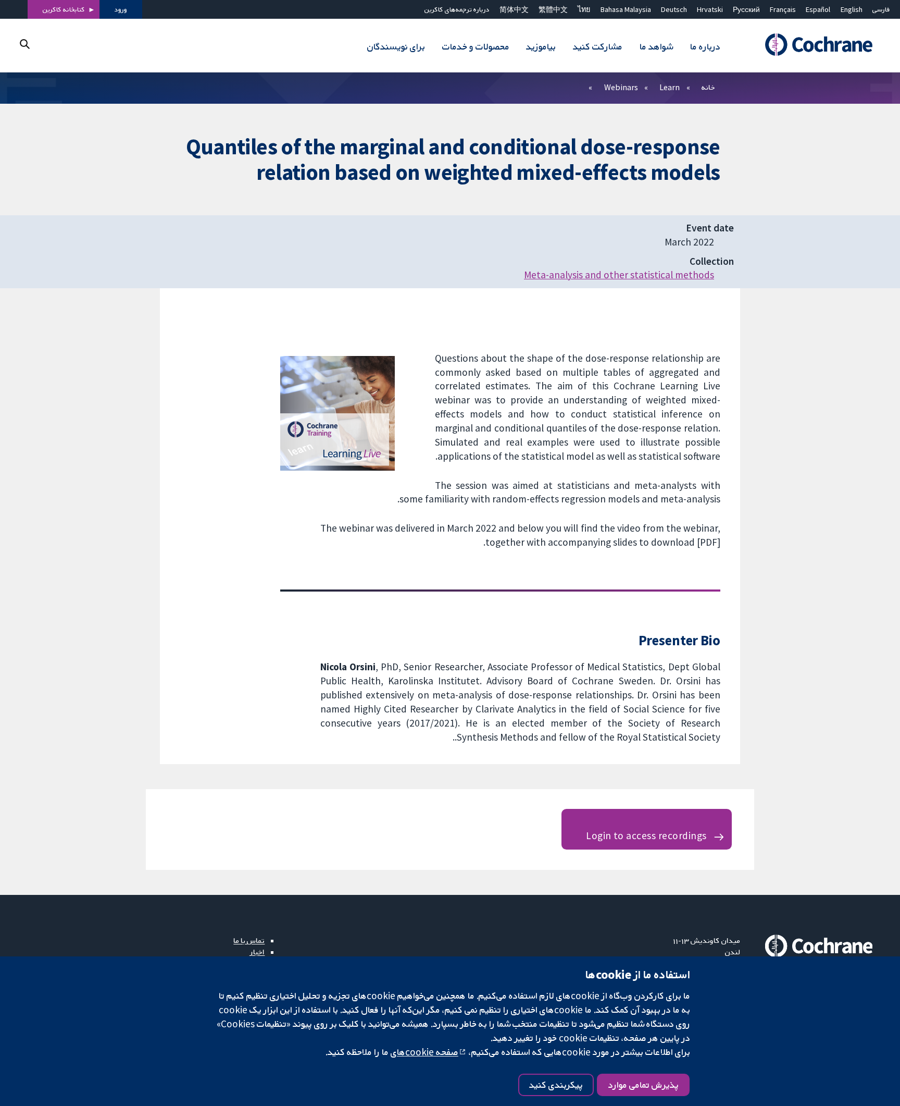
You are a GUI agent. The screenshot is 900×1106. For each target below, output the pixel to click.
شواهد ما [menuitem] (656, 46)
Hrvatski (710, 9)
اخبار (257, 952)
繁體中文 (553, 9)
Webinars (621, 87)
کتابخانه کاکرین (64, 9)
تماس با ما (249, 940)
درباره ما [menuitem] (705, 46)
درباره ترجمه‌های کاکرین (457, 9)
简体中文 (514, 9)
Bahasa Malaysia (626, 9)
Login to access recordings (646, 835)
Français (783, 9)
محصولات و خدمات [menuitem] (475, 46)
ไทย (584, 9)
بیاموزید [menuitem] (541, 46)
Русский (746, 9)
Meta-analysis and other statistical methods (619, 274)
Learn (669, 87)
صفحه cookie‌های (424, 1052)
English (852, 9)
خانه (708, 87)
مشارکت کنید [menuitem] (597, 46)
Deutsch (674, 9)
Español (818, 9)
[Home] (813, 45)
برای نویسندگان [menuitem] (396, 46)
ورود (121, 9)
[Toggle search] (25, 44)
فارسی (881, 9)
